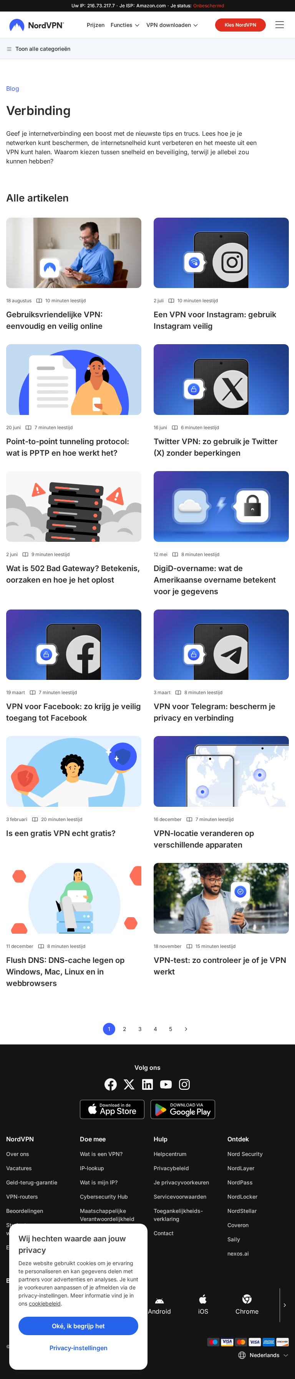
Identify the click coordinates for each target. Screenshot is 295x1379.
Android (159, 1311)
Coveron (258, 1224)
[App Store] (112, 1109)
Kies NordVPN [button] (240, 25)
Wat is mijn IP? (99, 1182)
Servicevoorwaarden (184, 1196)
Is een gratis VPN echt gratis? (61, 833)
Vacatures (37, 1167)
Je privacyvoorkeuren (181, 1182)
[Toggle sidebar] (279, 25)
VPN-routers (22, 1196)
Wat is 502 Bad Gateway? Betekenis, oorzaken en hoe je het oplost (73, 574)
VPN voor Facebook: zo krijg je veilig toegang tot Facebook (73, 712)
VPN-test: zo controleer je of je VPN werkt (220, 966)
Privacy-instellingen (79, 1348)
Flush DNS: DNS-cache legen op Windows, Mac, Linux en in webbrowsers (65, 972)
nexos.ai (258, 1253)
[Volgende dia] (284, 1305)
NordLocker (258, 1196)
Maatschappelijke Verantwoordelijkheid (107, 1214)
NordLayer (258, 1167)
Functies (122, 25)
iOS (203, 1311)
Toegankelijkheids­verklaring (178, 1214)
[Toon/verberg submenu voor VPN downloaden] (195, 25)
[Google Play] (183, 1109)
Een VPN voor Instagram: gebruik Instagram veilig (215, 320)
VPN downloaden (168, 25)
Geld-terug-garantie (31, 1182)
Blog (12, 88)
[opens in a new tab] (110, 1084)
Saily (257, 1239)
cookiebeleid (45, 1303)
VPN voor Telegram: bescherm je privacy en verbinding (214, 712)
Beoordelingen (24, 1210)
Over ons (17, 1154)
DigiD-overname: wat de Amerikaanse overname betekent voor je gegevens (215, 580)
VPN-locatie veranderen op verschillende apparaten (204, 839)
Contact (164, 1233)
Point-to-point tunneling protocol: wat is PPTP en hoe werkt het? (67, 447)
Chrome (247, 1311)
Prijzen (95, 25)
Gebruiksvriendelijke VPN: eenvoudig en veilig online (54, 320)
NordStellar (258, 1210)
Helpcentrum (170, 1154)
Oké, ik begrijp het (78, 1326)
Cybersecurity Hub (104, 1196)
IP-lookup (92, 1168)
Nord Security (258, 1153)
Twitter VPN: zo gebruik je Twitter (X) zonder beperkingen (216, 447)
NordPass (258, 1182)
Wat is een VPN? (101, 1154)
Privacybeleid (184, 1167)
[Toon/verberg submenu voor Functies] (137, 25)
